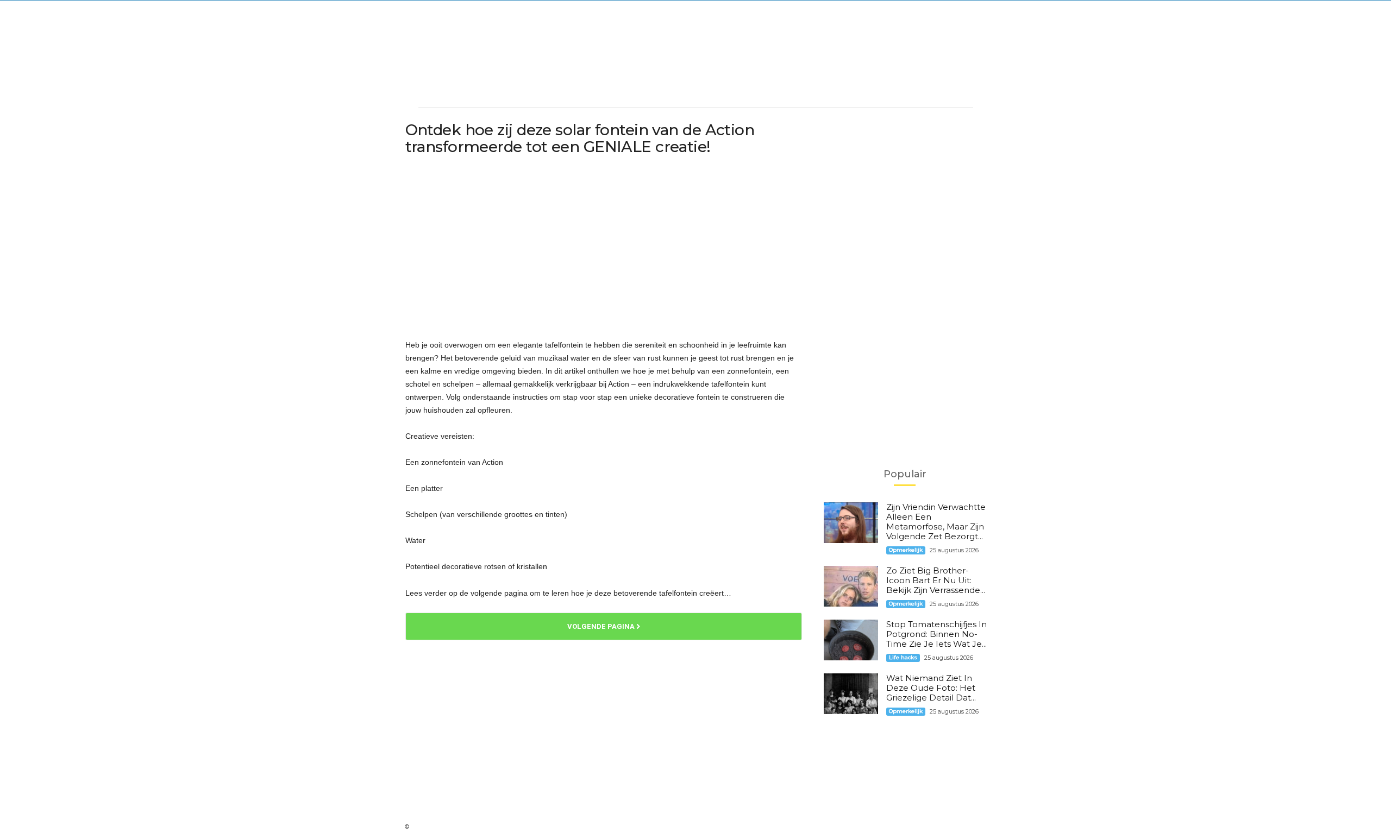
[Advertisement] (695, 68)
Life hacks (903, 657)
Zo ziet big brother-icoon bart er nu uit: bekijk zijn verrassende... (935, 580)
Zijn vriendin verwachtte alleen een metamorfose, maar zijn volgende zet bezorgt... (936, 521)
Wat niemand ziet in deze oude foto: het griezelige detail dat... (931, 688)
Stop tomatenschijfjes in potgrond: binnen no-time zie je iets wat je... (936, 634)
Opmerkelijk (906, 549)
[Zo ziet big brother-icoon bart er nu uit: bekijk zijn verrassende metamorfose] (851, 586)
